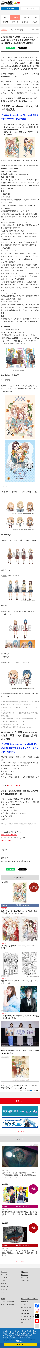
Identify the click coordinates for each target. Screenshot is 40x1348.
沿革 (22, 1322)
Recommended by (25, 1090)
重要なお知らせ (26, 1307)
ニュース (15, 17)
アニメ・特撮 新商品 (8, 1302)
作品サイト (24, 1275)
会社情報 (24, 1313)
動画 (4, 22)
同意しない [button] (20, 1341)
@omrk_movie (6, 840)
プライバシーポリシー (28, 1316)
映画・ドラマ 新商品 (8, 1304)
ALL (5, 17)
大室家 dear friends (9, 861)
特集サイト (4, 1286)
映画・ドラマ (25, 1281)
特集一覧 (15, 22)
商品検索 (9, 8)
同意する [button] (20, 1344)
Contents (4, 1272)
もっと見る (20, 1131)
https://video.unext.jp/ (14, 785)
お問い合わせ (25, 1319)
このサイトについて (27, 1310)
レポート (34, 17)
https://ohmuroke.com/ (9, 835)
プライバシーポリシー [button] (25, 1337)
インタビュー (25, 17)
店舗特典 (25, 22)
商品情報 (24, 1304)
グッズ (34, 22)
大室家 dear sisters (25, 861)
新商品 (3, 1299)
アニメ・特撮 (25, 1278)
